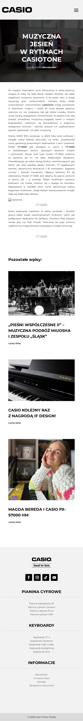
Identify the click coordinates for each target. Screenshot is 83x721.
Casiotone (48, 104)
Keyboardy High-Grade (41, 644)
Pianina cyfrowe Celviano (41, 607)
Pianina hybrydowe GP (41, 603)
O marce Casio (41, 678)
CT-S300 (22, 146)
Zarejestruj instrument (41, 685)
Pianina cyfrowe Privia (41, 610)
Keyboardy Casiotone (41, 641)
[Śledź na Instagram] (37, 577)
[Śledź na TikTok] (45, 577)
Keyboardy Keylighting (41, 648)
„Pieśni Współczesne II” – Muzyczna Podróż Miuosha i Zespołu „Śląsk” (39, 331)
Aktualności (49, 67)
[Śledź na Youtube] (54, 577)
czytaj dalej (14, 343)
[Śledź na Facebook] (28, 577)
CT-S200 (70, 146)
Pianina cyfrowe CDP (41, 614)
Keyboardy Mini (41, 651)
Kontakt (41, 681)
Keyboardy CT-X (41, 637)
